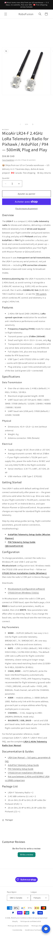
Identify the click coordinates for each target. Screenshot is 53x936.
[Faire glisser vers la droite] (33, 124)
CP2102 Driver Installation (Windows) (25, 772)
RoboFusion (15, 918)
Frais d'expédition (8, 160)
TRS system (41, 294)
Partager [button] (9, 820)
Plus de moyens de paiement (26, 208)
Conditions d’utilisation (34, 930)
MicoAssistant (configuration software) (26, 588)
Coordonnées (17, 930)
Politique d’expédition (40, 926)
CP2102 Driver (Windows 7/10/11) (23, 592)
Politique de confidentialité (30, 921)
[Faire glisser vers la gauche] (20, 124)
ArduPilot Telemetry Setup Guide (23, 765)
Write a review (26, 854)
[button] (6, 14)
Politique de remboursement (18, 926)
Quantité (5, 178)
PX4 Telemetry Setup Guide (20, 768)
